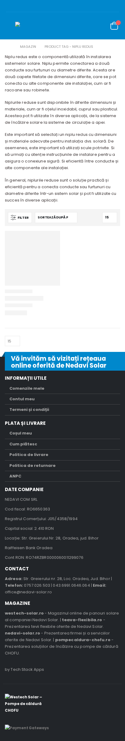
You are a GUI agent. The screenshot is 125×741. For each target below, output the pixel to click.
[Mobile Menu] (10, 26)
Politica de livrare (28, 454)
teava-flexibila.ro (82, 620)
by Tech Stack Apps (24, 669)
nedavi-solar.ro (22, 633)
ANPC (15, 476)
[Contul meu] (86, 26)
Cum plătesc (23, 444)
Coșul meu (20, 433)
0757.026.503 (37, 585)
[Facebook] (121, 6)
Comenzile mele (26, 388)
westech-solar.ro (24, 613)
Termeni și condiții (29, 409)
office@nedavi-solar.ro (28, 592)
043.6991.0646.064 (71, 585)
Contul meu (22, 399)
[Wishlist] (99, 26)
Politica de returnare (32, 465)
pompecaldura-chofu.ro (82, 640)
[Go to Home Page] (9, 46)
